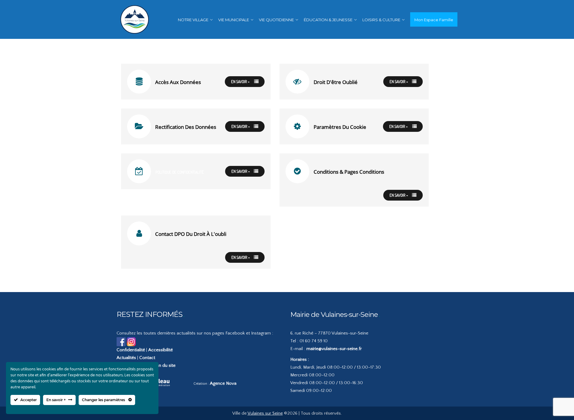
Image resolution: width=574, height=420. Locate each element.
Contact (147, 357)
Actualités (126, 357)
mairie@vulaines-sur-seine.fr (334, 348)
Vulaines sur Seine (265, 413)
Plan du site (164, 365)
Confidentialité (131, 349)
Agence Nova (223, 383)
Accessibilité (160, 349)
